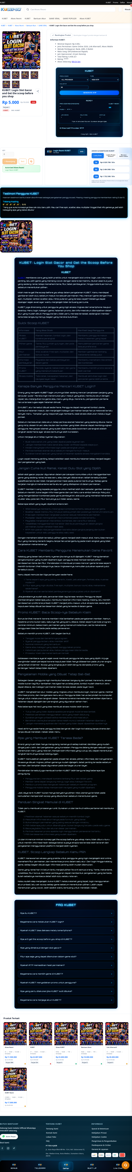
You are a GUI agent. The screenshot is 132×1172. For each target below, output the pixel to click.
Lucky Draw (98, 155)
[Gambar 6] (16, 84)
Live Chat (118, 1168)
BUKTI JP (92, 1168)
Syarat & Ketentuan (100, 1129)
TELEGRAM (40, 1168)
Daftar (122, 2)
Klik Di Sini (76, 61)
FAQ (48, 1141)
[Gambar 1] (6, 75)
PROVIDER (64, 76)
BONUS (14, 1168)
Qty (3, 150)
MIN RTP (63, 84)
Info (81, 151)
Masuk (129, 2)
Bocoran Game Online (123, 155)
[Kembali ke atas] (126, 1159)
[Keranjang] (120, 9)
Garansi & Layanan (100, 1149)
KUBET (108, 2)
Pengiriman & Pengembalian (104, 1141)
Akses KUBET (85, 18)
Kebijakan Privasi (99, 1133)
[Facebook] (2, 1148)
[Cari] (27, 9)
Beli (22, 161)
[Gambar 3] (25, 75)
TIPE (92, 76)
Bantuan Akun (40, 18)
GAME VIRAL (54, 18)
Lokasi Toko (51, 1137)
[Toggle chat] (125, 1165)
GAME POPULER (69, 18)
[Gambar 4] (34, 75)
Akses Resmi (16, 18)
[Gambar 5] (6, 84)
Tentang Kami (52, 1129)
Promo (115, 2)
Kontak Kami (51, 1133)
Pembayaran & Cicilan (101, 1145)
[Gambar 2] (16, 75)
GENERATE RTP (90, 93)
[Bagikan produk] (37, 91)
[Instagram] (8, 1148)
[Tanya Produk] (31, 161)
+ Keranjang (10, 161)
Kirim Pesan (11, 1136)
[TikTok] (14, 1148)
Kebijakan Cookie (99, 1137)
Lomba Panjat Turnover (110, 155)
